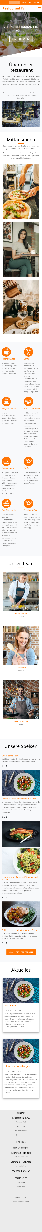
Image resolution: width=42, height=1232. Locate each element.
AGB (21, 1191)
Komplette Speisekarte (21, 952)
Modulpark (25, 1202)
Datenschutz (21, 1186)
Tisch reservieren (21, 39)
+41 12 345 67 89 (21, 1130)
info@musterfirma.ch (21, 1135)
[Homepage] (13, 8)
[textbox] (21, 761)
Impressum (21, 1182)
